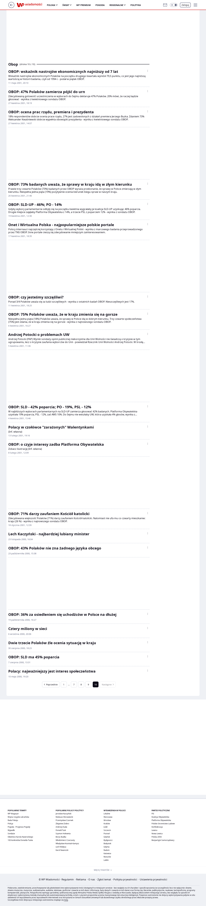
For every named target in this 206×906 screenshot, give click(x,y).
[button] (173, 5)
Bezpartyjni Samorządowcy (163, 840)
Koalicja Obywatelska (160, 817)
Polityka (135, 5)
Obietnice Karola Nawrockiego (20, 837)
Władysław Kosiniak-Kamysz (67, 843)
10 (95, 684)
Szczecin (107, 830)
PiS (153, 813)
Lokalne (107, 813)
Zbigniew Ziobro (62, 823)
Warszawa (108, 817)
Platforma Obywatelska (161, 820)
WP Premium (83, 5)
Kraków (107, 823)
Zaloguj (185, 4)
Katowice (107, 853)
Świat (65, 5)
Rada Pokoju (13, 820)
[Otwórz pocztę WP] (165, 5)
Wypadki (11, 830)
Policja (10, 823)
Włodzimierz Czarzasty (65, 840)
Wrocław (107, 820)
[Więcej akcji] (147, 71)
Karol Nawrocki (62, 850)
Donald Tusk (61, 830)
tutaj (66, 900)
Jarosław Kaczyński (63, 813)
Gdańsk (107, 837)
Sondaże (11, 833)
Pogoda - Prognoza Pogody (19, 827)
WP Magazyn (13, 813)
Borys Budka (61, 837)
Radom (106, 850)
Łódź (106, 827)
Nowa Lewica (157, 833)
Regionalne (116, 5)
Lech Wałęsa (61, 847)
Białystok (107, 843)
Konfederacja (157, 827)
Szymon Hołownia (63, 833)
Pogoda (100, 5)
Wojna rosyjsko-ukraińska (18, 817)
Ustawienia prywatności (153, 879)
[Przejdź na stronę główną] (11, 7)
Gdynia (106, 847)
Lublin (106, 860)
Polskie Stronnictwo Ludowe (163, 823)
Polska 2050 (157, 837)
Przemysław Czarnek (64, 820)
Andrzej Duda (61, 827)
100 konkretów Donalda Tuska (20, 840)
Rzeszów (107, 856)
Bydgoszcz (108, 840)
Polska (51, 5)
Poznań (107, 833)
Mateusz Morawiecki (64, 817)
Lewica (154, 830)
